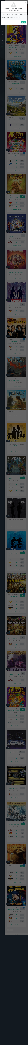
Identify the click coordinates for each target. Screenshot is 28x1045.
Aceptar (23, 22)
